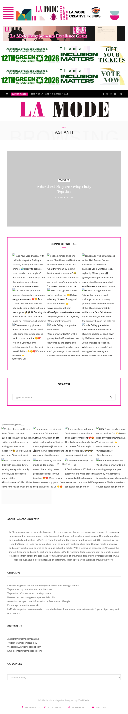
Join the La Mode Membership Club (49, 94)
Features (64, 180)
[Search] (121, 94)
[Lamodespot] (64, 109)
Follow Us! (20, 358)
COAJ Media (83, 700)
